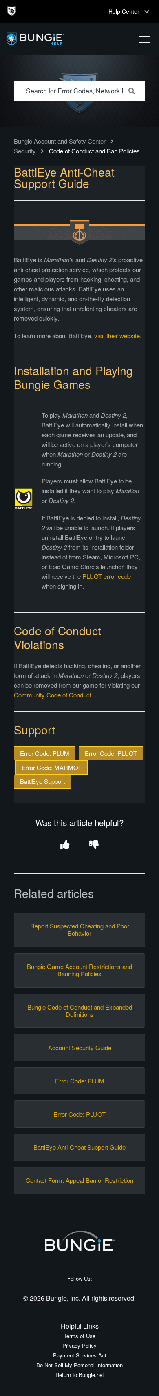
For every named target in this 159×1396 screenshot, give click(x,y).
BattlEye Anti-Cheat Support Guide (79, 1147)
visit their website (117, 335)
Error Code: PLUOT (111, 753)
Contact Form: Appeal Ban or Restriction (79, 1180)
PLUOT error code (106, 576)
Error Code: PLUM (44, 753)
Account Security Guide (79, 1047)
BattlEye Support (42, 781)
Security (25, 151)
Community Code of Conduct (52, 694)
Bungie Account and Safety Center (60, 141)
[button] (144, 39)
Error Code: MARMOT (52, 767)
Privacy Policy (79, 1345)
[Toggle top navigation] (146, 11)
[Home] (54, 39)
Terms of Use (79, 1336)
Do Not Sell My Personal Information (79, 1365)
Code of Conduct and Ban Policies (94, 151)
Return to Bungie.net (79, 1375)
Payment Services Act (79, 1355)
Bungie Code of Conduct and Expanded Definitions (79, 1010)
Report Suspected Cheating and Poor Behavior (79, 929)
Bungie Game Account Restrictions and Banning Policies (79, 970)
